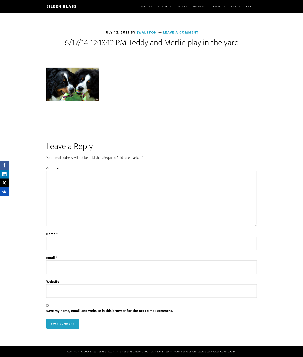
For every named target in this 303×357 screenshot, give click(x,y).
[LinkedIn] (4, 174)
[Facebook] (4, 165)
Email (51, 257)
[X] (4, 182)
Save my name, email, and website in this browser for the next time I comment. (109, 310)
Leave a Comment (181, 32)
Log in (232, 352)
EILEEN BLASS (61, 6)
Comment (54, 168)
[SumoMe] (4, 191)
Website (52, 281)
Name (52, 234)
